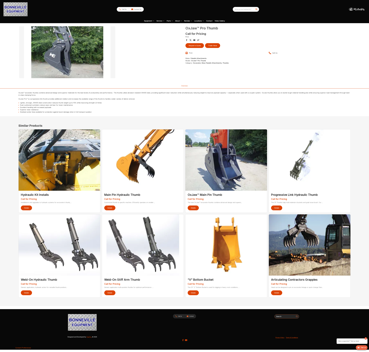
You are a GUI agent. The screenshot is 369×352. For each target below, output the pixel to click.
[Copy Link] (198, 40)
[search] (256, 9)
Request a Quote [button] (195, 46)
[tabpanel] (101, 52)
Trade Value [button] (212, 46)
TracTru (88, 337)
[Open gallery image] (67, 52)
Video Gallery (220, 21)
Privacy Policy (280, 337)
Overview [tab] (184, 86)
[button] (123, 9)
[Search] (296, 316)
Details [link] (26, 208)
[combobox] (246, 9)
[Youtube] (186, 340)
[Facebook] (183, 340)
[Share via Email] (194, 40)
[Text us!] (361, 347)
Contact (209, 21)
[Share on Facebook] (186, 40)
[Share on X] (190, 40)
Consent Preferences (23, 348)
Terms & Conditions (292, 337)
